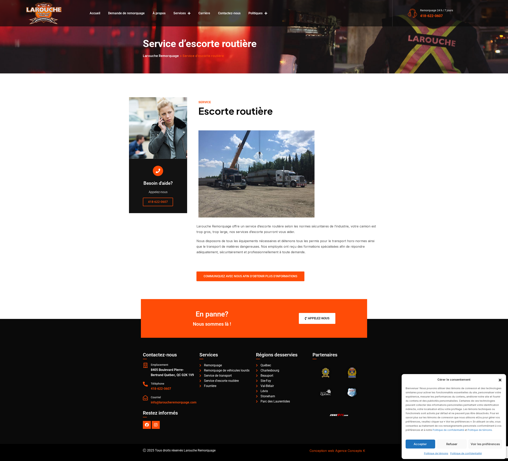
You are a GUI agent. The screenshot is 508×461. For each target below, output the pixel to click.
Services (179, 13)
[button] (500, 380)
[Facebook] (147, 425)
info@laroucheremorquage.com (173, 402)
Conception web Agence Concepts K (337, 451)
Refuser (451, 444)
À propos (159, 13)
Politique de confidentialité (448, 429)
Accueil (95, 13)
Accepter (420, 444)
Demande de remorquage (126, 13)
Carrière (204, 13)
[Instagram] (156, 425)
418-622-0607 (431, 16)
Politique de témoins (480, 429)
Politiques (255, 13)
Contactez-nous (229, 13)
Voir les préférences (485, 444)
